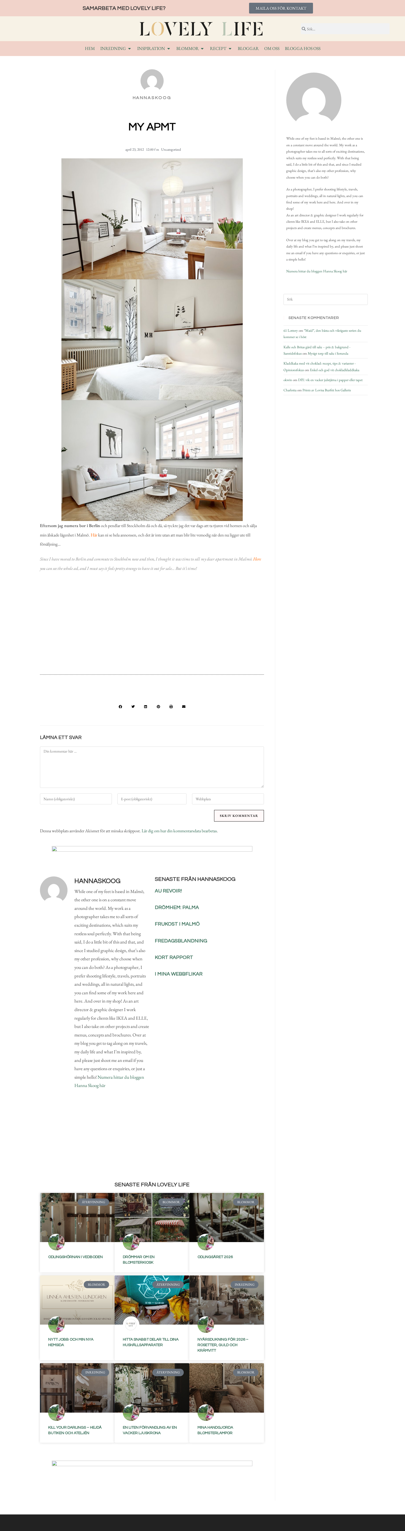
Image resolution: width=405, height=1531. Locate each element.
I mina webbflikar (178, 974)
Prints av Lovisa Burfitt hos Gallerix (327, 390)
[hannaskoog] (313, 100)
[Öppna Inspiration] (168, 48)
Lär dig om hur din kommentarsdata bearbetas (179, 831)
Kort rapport (174, 957)
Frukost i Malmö (177, 924)
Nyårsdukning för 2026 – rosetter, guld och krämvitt (223, 1345)
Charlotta (290, 390)
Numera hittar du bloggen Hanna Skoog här (316, 271)
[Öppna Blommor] (202, 48)
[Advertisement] (152, 625)
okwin (288, 380)
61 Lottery (291, 330)
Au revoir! (168, 891)
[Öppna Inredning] (129, 48)
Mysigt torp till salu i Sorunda (328, 353)
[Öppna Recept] (230, 48)
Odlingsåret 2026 (215, 1257)
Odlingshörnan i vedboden (75, 1257)
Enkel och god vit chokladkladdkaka (334, 370)
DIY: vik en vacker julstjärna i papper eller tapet (330, 380)
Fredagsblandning (181, 940)
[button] (120, 707)
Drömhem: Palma (177, 907)
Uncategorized (171, 149)
